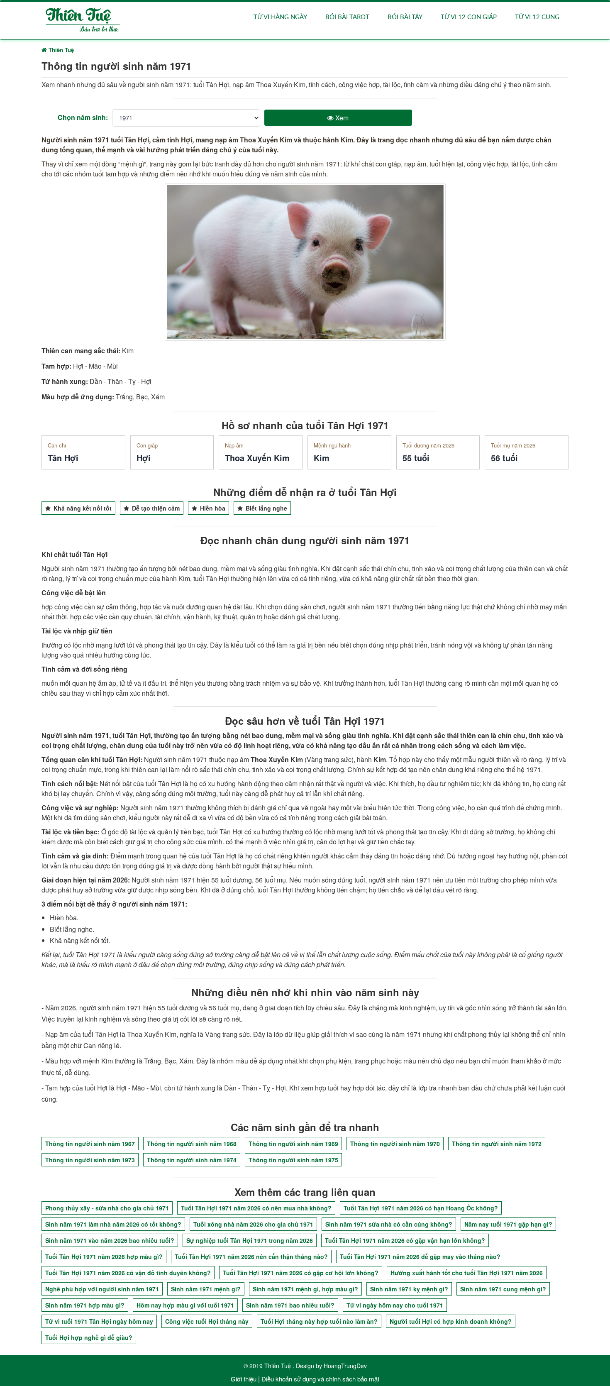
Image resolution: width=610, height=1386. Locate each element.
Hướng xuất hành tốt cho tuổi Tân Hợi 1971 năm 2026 (466, 1273)
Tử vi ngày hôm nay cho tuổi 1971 (394, 1305)
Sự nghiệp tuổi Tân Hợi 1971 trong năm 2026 (249, 1240)
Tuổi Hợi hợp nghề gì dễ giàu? (88, 1337)
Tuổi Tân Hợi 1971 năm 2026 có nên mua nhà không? (256, 1208)
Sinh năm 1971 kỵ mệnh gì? (409, 1289)
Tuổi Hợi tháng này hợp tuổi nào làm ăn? (319, 1321)
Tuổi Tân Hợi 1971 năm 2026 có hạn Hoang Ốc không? (421, 1208)
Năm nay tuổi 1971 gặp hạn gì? (508, 1224)
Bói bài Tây (405, 17)
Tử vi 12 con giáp (469, 17)
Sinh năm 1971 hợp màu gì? (84, 1305)
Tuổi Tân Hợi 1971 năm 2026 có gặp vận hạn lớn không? (405, 1240)
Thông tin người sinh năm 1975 (293, 1160)
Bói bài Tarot (347, 17)
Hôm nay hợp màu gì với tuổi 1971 (185, 1305)
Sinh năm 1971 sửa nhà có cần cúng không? (388, 1224)
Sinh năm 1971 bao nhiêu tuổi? (290, 1305)
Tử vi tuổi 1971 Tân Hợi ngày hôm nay (99, 1321)
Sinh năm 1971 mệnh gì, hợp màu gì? (305, 1289)
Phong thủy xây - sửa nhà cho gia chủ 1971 (107, 1208)
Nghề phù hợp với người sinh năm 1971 (102, 1289)
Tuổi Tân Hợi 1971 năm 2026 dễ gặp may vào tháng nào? (420, 1256)
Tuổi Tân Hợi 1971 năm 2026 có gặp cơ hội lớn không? (300, 1273)
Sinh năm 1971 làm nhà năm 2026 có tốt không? (113, 1224)
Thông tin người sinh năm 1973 (90, 1160)
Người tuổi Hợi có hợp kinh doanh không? (451, 1321)
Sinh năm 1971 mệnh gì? (206, 1289)
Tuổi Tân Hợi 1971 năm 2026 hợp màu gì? (104, 1256)
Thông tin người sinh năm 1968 (192, 1143)
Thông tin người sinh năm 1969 (293, 1143)
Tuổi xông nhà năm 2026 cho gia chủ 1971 (253, 1224)
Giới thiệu (243, 1378)
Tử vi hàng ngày (280, 17)
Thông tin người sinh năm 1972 (497, 1143)
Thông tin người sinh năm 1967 (90, 1143)
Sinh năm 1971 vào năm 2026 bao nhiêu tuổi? (109, 1240)
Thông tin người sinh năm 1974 (192, 1160)
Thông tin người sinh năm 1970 (395, 1143)
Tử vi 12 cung (537, 17)
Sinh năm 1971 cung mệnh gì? (503, 1289)
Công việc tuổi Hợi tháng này (207, 1321)
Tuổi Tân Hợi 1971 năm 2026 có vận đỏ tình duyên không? (128, 1273)
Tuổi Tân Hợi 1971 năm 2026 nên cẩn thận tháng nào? (251, 1256)
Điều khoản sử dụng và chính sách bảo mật (320, 1378)
